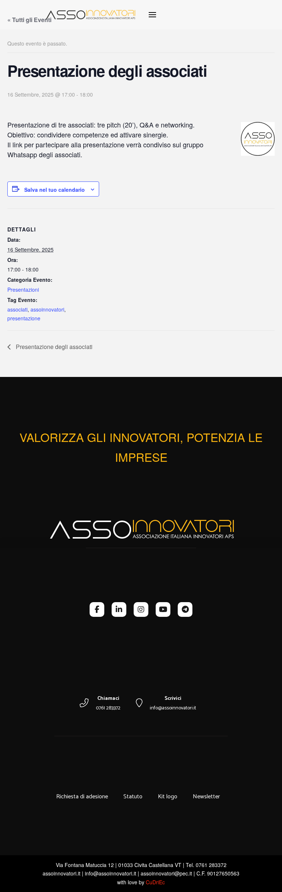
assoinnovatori (47, 309)
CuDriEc (155, 882)
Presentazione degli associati (53, 346)
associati (17, 309)
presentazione (23, 318)
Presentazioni (23, 289)
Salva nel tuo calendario (54, 189)
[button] (152, 14)
